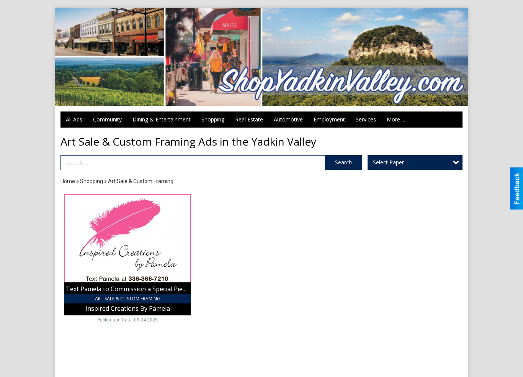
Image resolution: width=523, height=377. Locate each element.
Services (366, 119)
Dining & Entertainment (161, 119)
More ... (396, 119)
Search (343, 162)
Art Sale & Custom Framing (140, 181)
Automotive (288, 119)
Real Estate (249, 119)
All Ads (74, 119)
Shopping (212, 119)
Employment (329, 119)
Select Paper (388, 162)
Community (107, 119)
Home (67, 181)
